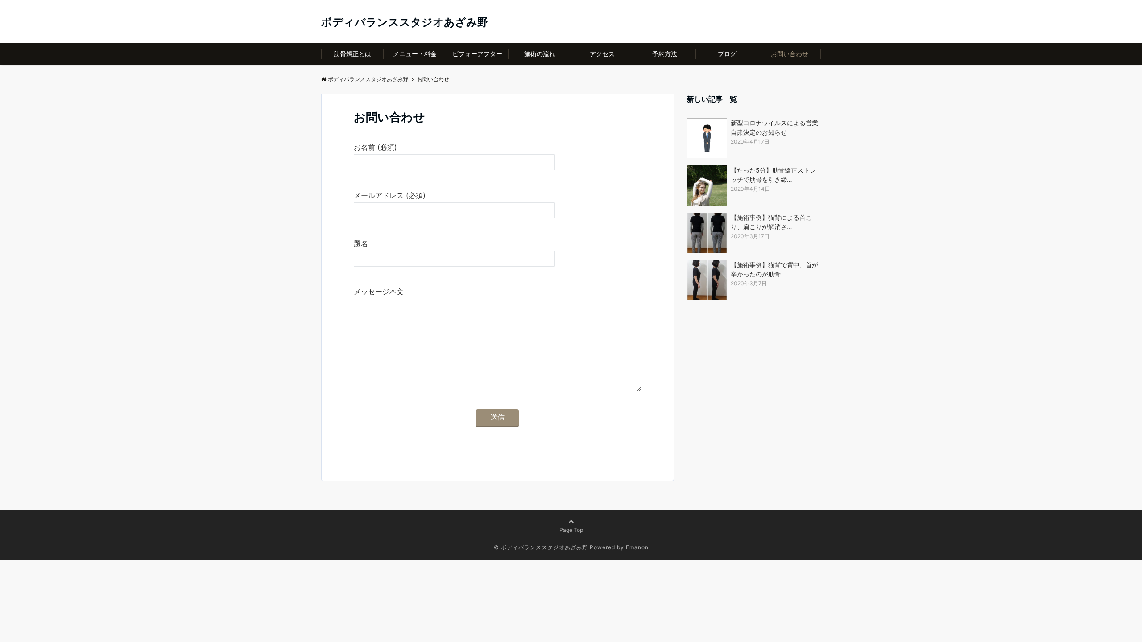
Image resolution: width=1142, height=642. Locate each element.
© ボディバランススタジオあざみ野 (541, 547)
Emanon (637, 547)
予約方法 (664, 54)
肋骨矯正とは (352, 54)
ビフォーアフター (477, 54)
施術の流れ (539, 54)
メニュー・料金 (415, 54)
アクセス (602, 54)
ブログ (727, 54)
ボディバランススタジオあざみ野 (404, 22)
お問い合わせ (789, 54)
